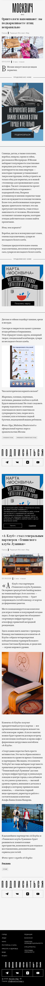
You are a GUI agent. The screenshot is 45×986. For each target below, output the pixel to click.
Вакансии (28, 938)
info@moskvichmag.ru (16, 981)
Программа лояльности (29, 951)
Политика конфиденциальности (33, 942)
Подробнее (32, 526)
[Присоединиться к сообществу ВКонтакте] (17, 462)
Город (4, 33)
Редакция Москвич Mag (19, 33)
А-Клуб (5, 869)
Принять (13, 525)
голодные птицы (8, 437)
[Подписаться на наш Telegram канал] (7, 462)
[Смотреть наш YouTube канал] (38, 462)
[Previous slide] (4, 683)
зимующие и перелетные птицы (26, 437)
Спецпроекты (30, 947)
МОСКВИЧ (22, 8)
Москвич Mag (14, 979)
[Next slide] (41, 683)
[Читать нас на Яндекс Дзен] (28, 462)
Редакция (28, 934)
